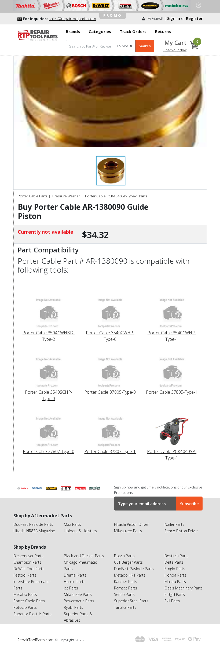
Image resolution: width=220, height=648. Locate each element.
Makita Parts (175, 581)
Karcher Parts (125, 581)
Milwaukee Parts (128, 530)
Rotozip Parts (25, 607)
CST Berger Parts (128, 562)
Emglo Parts (174, 568)
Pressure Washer (66, 196)
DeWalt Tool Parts (28, 568)
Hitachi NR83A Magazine (34, 530)
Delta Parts (174, 562)
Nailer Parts (174, 524)
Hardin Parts (74, 581)
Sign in (173, 18)
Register (194, 18)
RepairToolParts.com (35, 639)
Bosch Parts (124, 555)
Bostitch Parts (176, 555)
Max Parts (72, 524)
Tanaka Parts (125, 607)
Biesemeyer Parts (28, 555)
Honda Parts (175, 575)
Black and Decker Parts (84, 555)
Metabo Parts (25, 594)
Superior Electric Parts (32, 613)
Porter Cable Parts (32, 196)
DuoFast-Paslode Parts (33, 524)
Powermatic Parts (79, 600)
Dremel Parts (75, 575)
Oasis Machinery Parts (183, 588)
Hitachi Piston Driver (131, 524)
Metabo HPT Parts (129, 575)
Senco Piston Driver (181, 530)
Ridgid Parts (174, 594)
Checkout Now (174, 50)
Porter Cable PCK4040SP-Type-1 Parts (116, 196)
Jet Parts (71, 588)
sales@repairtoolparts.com (72, 18)
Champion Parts (27, 562)
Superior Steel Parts (131, 600)
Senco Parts (124, 594)
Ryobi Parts (73, 607)
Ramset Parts (125, 588)
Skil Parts (172, 600)
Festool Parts (24, 575)
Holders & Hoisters (80, 530)
